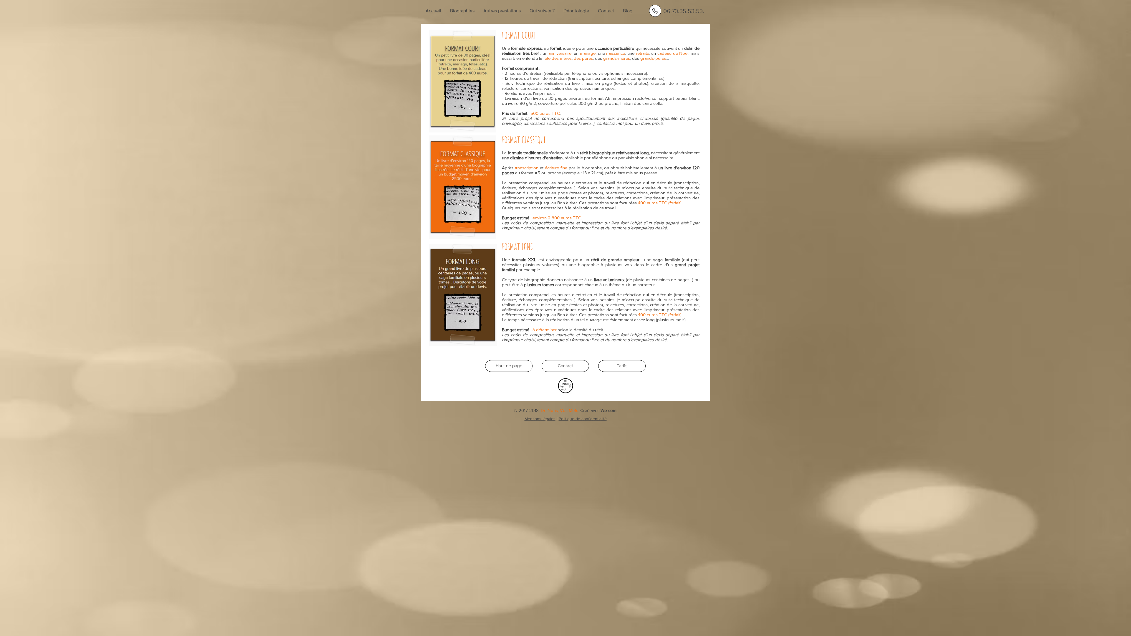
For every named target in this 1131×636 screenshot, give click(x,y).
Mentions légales (540, 418)
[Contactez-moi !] (655, 11)
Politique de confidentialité (583, 418)
